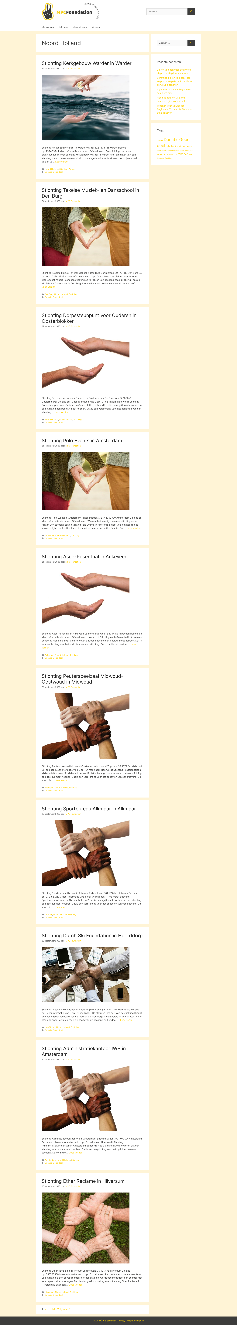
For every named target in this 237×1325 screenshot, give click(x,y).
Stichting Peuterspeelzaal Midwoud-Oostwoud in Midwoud (82, 679)
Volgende (63, 1309)
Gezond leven (80, 27)
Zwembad (160, 158)
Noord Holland (51, 169)
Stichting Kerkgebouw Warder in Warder (87, 63)
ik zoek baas (181, 146)
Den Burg (49, 294)
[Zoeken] (191, 11)
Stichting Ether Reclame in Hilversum (83, 1181)
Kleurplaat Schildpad (165, 151)
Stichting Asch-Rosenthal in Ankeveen (84, 556)
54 (54, 1309)
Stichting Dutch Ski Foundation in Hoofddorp (92, 935)
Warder (72, 169)
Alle (105, 1320)
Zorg (191, 154)
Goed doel (58, 172)
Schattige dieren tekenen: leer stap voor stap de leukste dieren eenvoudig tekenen (175, 81)
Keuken (189, 146)
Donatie (48, 172)
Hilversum (49, 1292)
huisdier (170, 146)
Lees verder (61, 161)
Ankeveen (49, 655)
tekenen (183, 154)
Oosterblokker (65, 419)
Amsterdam (50, 535)
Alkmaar (48, 914)
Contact (96, 27)
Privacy (121, 1320)
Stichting (63, 27)
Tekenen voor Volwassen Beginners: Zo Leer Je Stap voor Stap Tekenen (174, 109)
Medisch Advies (178, 151)
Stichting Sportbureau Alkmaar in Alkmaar (89, 808)
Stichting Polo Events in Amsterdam (82, 440)
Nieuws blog (48, 27)
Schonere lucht (172, 154)
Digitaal (160, 140)
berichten (111, 1320)
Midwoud (49, 787)
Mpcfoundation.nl (135, 1320)
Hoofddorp (50, 1027)
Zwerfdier (168, 158)
